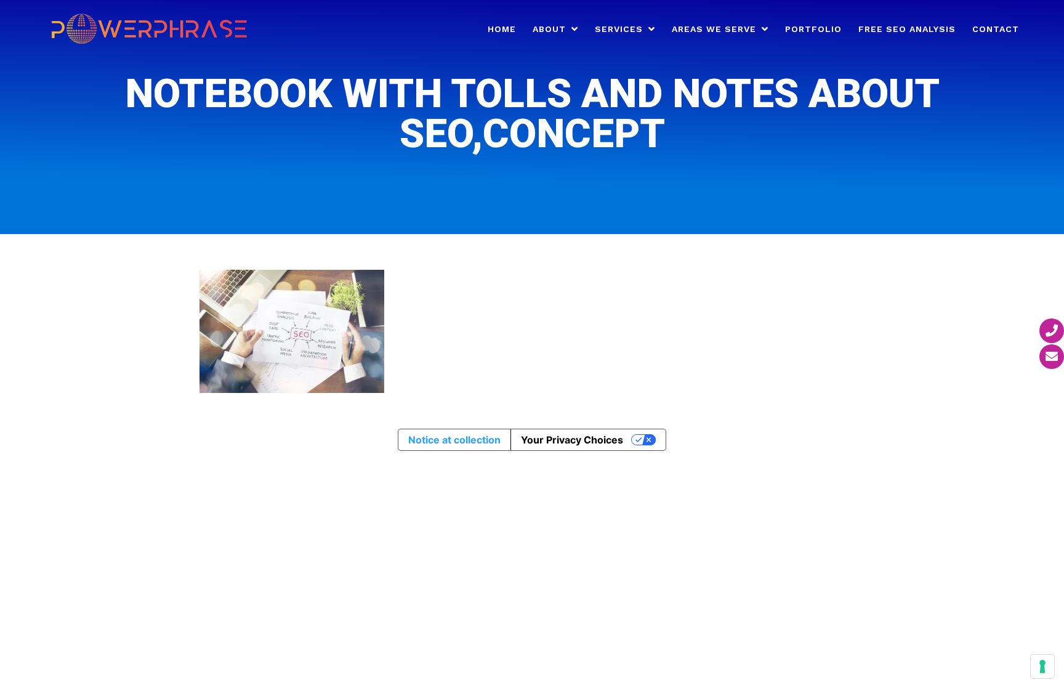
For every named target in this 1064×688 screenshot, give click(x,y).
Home (502, 29)
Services (619, 29)
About (549, 29)
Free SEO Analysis (907, 29)
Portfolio (813, 29)
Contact (995, 29)
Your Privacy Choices (572, 440)
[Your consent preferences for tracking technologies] (1042, 666)
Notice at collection (454, 440)
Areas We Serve (714, 29)
